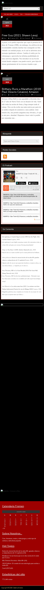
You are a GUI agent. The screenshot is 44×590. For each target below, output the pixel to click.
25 (10, 524)
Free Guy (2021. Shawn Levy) (20, 35)
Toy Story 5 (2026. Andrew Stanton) (18, 250)
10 (5, 520)
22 (32, 522)
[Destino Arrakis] (8, 3)
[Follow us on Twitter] (15, 157)
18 (10, 522)
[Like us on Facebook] (10, 157)
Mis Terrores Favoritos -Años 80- (13, 560)
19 (15, 522)
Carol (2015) (6, 568)
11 (10, 520)
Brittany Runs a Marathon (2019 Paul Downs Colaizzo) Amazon (21, 90)
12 (15, 520)
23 (37, 522)
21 (26, 522)
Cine (23, 38)
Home (16, 14)
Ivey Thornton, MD (7, 270)
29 (32, 524)
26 (15, 524)
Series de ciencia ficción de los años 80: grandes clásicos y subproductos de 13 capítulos (21, 552)
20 (21, 522)
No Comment (37, 38)
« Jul (3, 528)
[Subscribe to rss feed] (5, 157)
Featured (27, 38)
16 (37, 520)
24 (5, 524)
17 (5, 522)
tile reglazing (6, 237)
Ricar (4, 38)
